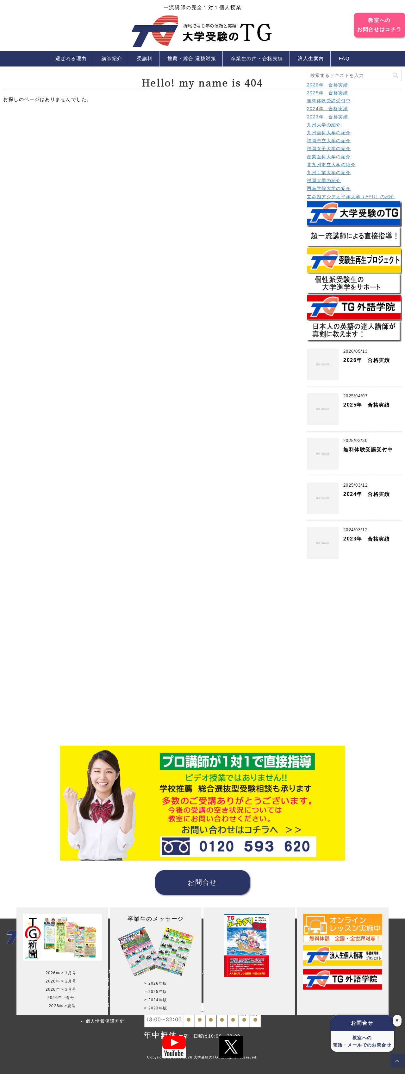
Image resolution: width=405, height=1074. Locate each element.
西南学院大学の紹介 (329, 188)
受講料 (145, 58)
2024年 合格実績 (327, 108)
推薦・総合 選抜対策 (191, 58)
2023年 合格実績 (327, 116)
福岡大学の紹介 (324, 180)
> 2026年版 (155, 983)
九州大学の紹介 (324, 124)
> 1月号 (68, 973)
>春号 (68, 997)
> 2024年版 (155, 1000)
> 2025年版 (155, 991)
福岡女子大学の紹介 (329, 148)
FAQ (344, 58)
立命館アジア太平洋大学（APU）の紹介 (351, 196)
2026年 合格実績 (327, 84)
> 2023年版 (155, 1008)
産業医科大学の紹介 (329, 156)
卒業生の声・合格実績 (257, 58)
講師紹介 (112, 58)
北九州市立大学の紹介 (331, 164)
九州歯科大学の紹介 (329, 132)
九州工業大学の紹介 (329, 172)
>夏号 (70, 1006)
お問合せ (202, 882)
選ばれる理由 (71, 58)
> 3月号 (68, 989)
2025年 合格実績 (327, 92)
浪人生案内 (311, 58)
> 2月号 (68, 981)
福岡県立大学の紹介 (329, 140)
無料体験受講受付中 (329, 100)
